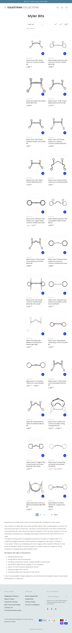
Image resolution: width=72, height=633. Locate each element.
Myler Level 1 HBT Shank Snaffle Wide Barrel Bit (34, 181)
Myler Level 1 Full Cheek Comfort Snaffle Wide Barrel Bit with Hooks (34, 302)
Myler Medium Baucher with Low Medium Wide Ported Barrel (57, 221)
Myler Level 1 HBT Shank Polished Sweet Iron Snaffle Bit (35, 141)
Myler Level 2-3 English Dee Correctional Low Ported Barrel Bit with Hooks (35, 464)
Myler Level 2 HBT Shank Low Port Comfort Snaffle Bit (35, 62)
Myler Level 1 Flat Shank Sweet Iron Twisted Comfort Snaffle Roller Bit (57, 141)
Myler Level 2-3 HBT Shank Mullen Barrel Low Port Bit (57, 102)
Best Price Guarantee (12, 605)
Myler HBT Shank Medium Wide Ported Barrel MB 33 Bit (35, 424)
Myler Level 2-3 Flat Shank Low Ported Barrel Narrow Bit (57, 383)
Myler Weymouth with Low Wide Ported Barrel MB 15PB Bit (35, 505)
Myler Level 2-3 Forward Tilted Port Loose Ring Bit (35, 382)
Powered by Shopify (10, 621)
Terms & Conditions (32, 605)
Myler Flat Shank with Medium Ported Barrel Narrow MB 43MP (33, 342)
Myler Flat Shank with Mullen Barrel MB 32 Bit (36, 102)
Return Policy (9, 599)
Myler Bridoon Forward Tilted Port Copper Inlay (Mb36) (56, 505)
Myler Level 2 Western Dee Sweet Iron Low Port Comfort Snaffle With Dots (57, 261)
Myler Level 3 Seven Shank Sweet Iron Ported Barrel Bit (58, 181)
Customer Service (11, 602)
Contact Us (8, 608)
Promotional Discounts (12, 610)
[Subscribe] (67, 596)
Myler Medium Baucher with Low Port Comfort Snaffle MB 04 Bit (57, 62)
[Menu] (5, 7)
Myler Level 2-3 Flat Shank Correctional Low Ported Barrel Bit (35, 261)
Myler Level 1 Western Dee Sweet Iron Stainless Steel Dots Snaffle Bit (57, 302)
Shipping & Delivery (11, 596)
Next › (56, 515)
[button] (57, 7)
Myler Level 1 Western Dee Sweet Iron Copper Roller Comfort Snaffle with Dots (35, 221)
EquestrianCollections (15, 619)
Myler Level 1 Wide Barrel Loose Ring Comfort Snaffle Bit (58, 342)
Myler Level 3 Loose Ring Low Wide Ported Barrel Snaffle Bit (56, 464)
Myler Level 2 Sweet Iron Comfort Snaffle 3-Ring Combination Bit (56, 424)
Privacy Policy (30, 602)
